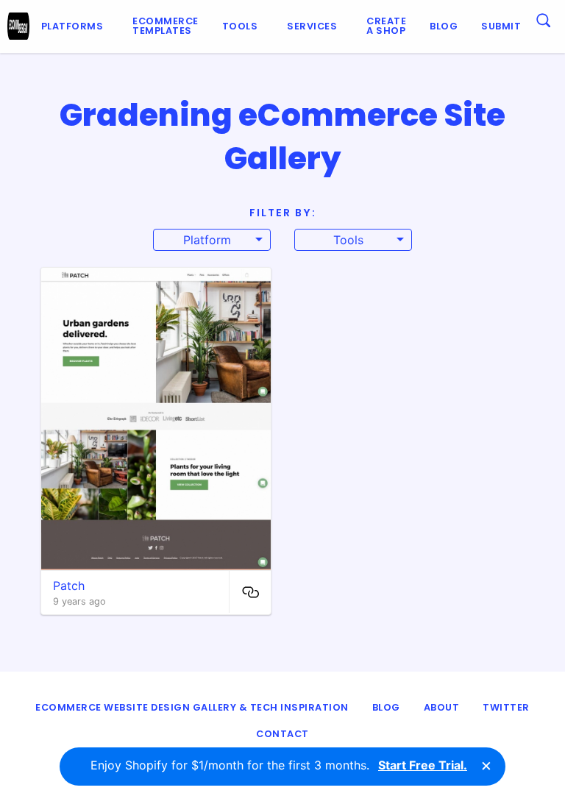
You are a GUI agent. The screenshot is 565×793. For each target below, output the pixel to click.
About (442, 707)
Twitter (506, 707)
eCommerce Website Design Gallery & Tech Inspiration (192, 707)
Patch (69, 585)
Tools (240, 26)
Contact (282, 734)
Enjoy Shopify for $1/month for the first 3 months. (278, 765)
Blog (444, 26)
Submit (501, 26)
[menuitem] (75, 26)
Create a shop (386, 26)
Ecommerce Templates (165, 26)
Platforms (72, 26)
